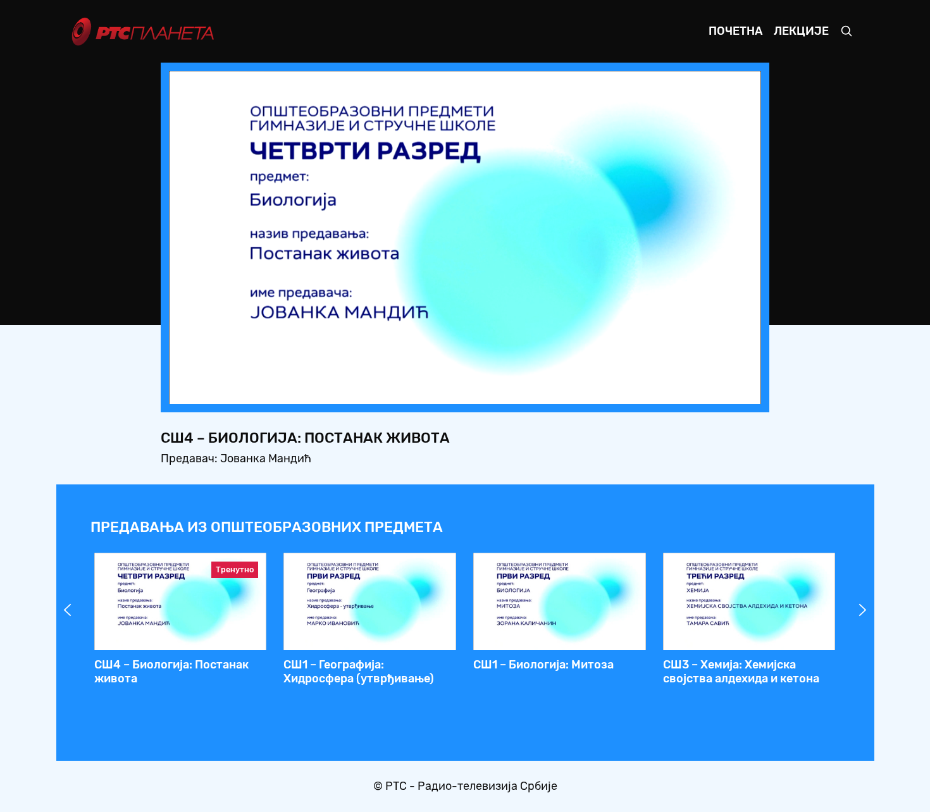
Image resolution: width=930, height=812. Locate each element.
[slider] (430, 390)
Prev (68, 610)
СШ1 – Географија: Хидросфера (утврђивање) (358, 672)
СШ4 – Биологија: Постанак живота (171, 672)
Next (863, 610)
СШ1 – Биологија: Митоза (543, 665)
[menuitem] (708, 391)
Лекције (801, 31)
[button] (672, 391)
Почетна (735, 31)
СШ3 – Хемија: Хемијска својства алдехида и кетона (741, 672)
